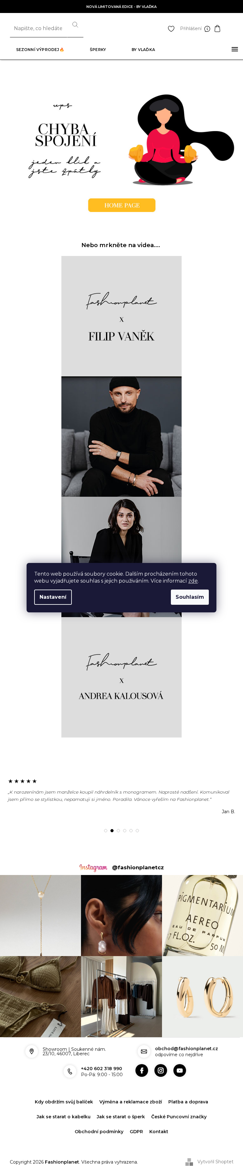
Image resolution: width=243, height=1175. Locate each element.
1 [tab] (105, 830)
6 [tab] (137, 830)
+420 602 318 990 (101, 1068)
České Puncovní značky (179, 1117)
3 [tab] (118, 830)
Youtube (179, 1070)
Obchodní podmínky (99, 1131)
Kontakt (158, 1131)
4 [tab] (124, 830)
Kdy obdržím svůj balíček (64, 1102)
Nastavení (53, 597)
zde (193, 581)
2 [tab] (112, 830)
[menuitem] (40, 49)
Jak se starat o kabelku (63, 1117)
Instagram (160, 1070)
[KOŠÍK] (224, 28)
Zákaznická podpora (209, 28)
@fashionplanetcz (138, 867)
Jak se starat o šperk (121, 1117)
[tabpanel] (121, 796)
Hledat (75, 28)
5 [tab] (131, 830)
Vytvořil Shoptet (215, 1162)
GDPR (136, 1131)
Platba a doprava (188, 1102)
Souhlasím (190, 597)
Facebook (141, 1070)
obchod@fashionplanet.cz (186, 1048)
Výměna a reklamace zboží (130, 1102)
